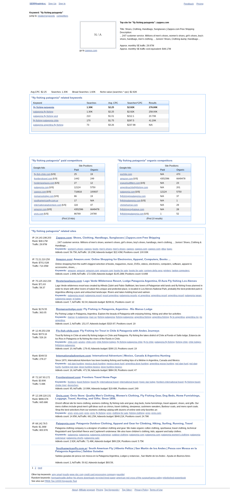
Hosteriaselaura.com (69, 280)
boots (95, 249)
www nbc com (77, 474)
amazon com (106, 270)
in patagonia (82, 317)
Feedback (189, 4)
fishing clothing (136, 413)
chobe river (60, 385)
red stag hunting (76, 363)
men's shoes (105, 249)
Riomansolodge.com (69, 309)
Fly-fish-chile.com (67, 330)
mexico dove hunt (115, 363)
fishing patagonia (106, 317)
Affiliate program (87, 490)
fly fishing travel (192, 382)
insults (66, 474)
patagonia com (136, 434)
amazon (72, 270)
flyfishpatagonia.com (130, 200)
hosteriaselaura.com (44, 183)
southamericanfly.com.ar (46, 200)
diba (163, 249)
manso (71, 317)
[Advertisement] (52, 44)
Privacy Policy (142, 490)
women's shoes (75, 249)
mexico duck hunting (95, 363)
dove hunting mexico (89, 367)
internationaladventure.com (47, 205)
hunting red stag (70, 367)
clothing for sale (120, 413)
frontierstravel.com (43, 178)
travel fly (95, 382)
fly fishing (100, 413)
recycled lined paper (105, 478)
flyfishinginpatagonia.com (133, 196)
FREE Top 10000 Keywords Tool (61, 481)
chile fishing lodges (106, 342)
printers (167, 270)
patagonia (73, 434)
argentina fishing (142, 317)
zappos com (154, 249)
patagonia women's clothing (175, 434)
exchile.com (126, 174)
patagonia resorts (128, 295)
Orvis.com (62, 395)
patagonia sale (91, 438)
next (40, 468)
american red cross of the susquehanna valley (139, 478)
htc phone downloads (84, 478)
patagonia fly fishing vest (45, 116)
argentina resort (159, 295)
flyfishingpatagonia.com (132, 214)
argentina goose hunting (162, 363)
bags (169, 249)
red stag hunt (181, 363)
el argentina (144, 295)
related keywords (46, 16)
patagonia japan (193, 295)
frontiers (72, 382)
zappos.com (91, 50)
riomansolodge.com (44, 196)
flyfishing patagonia (65, 345)
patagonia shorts (74, 438)
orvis (70, 413)
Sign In (62, 3)
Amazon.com (64, 259)
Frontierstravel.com (68, 377)
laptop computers (180, 270)
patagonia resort (76, 295)
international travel (109, 382)
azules (81, 342)
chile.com (72, 342)
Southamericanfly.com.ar (71, 448)
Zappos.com (64, 237)
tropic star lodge (147, 382)
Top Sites (126, 490)
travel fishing (83, 382)
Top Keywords (111, 490)
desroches (73, 385)
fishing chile (182, 342)
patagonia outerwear (100, 434)
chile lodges (195, 342)
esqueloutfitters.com (130, 183)
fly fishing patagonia (43, 107)
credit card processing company (100, 474)
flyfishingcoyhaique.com (132, 209)
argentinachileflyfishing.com (134, 187)
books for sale (121, 270)
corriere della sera (153, 270)
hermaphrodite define (62, 478)
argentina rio (192, 317)
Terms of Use (156, 490)
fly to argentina (177, 317)
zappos (88, 249)
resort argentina (110, 295)
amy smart (57, 474)
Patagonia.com (65, 423)
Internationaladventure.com (73, 355)
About (75, 490)
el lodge (77, 299)
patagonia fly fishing (43, 111)
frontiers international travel (170, 382)
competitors (62, 16)
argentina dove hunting (137, 363)
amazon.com (40, 209)
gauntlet (120, 474)
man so (93, 317)
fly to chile (148, 342)
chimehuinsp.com (129, 205)
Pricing (199, 4)
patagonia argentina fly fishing (48, 125)
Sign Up (52, 3)
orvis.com (39, 214)
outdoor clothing (120, 434)
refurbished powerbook (174, 478)
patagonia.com (41, 187)
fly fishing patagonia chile (46, 120)
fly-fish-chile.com (42, 174)
